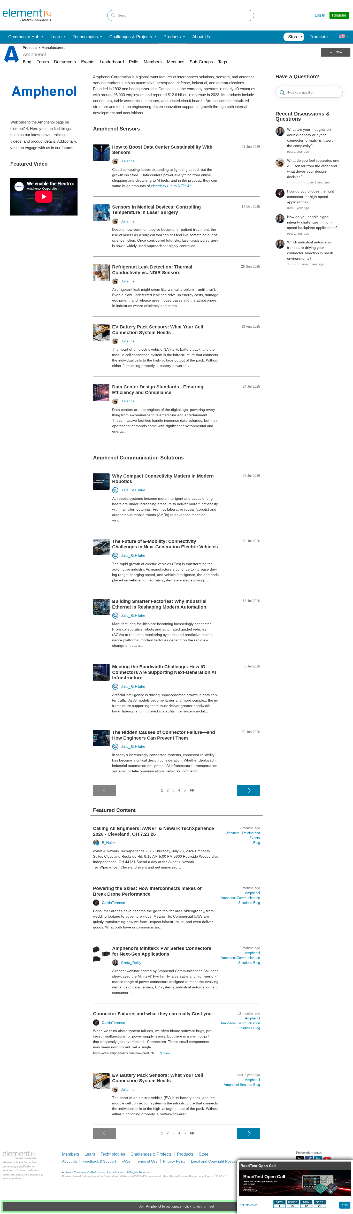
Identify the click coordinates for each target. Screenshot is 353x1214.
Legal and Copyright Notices (214, 1161)
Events (88, 61)
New (338, 52)
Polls (134, 61)
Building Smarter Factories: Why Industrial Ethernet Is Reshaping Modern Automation (159, 604)
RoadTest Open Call (258, 1166)
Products (30, 47)
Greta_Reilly (131, 963)
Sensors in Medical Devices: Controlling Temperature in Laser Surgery (156, 209)
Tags (222, 61)
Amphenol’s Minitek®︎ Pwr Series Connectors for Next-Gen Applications (161, 951)
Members (153, 61)
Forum (42, 61)
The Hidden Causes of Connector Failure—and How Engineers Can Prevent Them (163, 735)
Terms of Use (147, 1161)
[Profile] (341, 36)
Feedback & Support (99, 1161)
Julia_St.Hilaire (133, 490)
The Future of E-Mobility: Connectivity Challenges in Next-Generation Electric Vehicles (165, 544)
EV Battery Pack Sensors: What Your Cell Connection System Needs (157, 329)
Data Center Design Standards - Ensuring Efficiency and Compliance (157, 389)
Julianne (128, 161)
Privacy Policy (174, 1161)
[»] (192, 790)
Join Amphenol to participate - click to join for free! (176, 1206)
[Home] (27, 15)
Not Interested (248, 1205)
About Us (69, 1161)
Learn (90, 1154)
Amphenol (252, 893)
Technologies (113, 1154)
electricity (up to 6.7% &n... (173, 186)
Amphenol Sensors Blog (242, 1085)
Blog (27, 61)
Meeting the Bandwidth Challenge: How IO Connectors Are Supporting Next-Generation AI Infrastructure (164, 672)
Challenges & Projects (151, 1154)
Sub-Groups (201, 61)
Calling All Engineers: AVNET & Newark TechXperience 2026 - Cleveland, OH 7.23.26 (153, 831)
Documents (65, 61)
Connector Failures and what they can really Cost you (152, 1013)
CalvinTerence (113, 903)
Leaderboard (112, 61)
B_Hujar (108, 843)
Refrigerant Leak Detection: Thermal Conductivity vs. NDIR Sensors (152, 269)
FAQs (126, 1161)
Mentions (176, 61)
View (166, 1053)
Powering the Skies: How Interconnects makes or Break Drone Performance (147, 891)
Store (204, 1154)
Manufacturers (53, 47)
